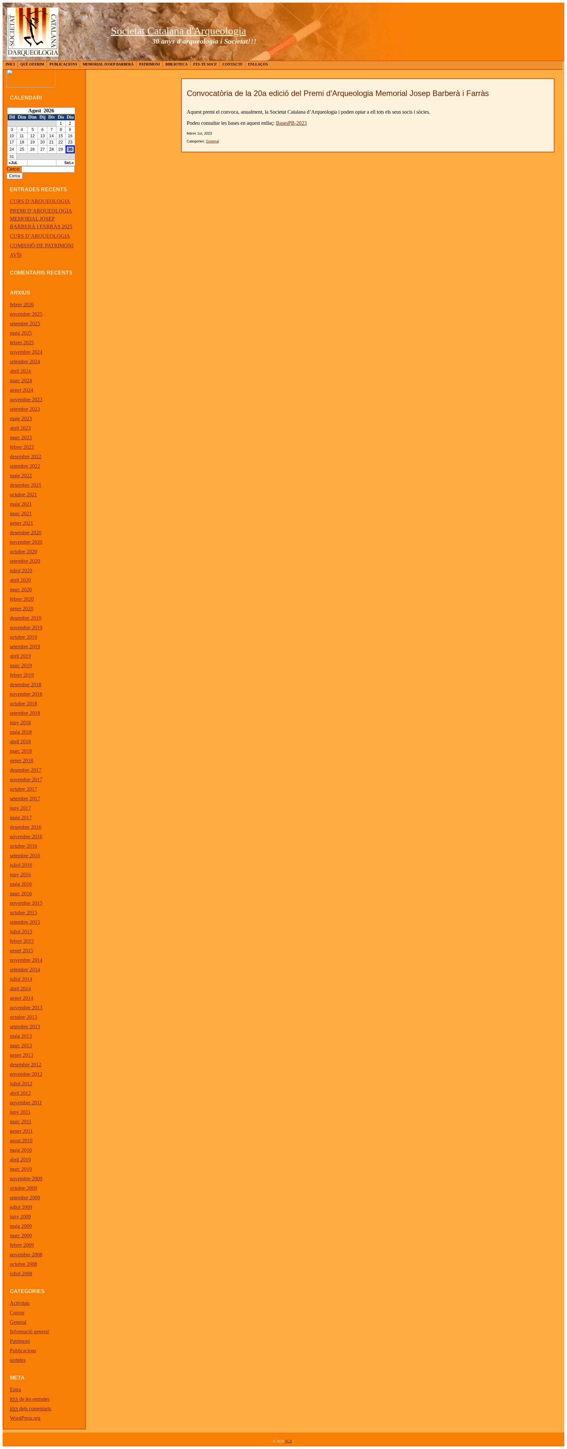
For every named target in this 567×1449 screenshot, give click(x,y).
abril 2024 (20, 371)
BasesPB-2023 (291, 123)
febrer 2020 (22, 599)
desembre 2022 (25, 456)
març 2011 (21, 1121)
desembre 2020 (25, 532)
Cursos (17, 1312)
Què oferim (32, 64)
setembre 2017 (25, 798)
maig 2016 (21, 884)
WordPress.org (25, 1418)
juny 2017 (20, 808)
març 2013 (21, 1045)
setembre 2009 (25, 1197)
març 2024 (21, 380)
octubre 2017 (23, 789)
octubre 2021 (23, 494)
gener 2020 (21, 608)
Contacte (232, 64)
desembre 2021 (25, 485)
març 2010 (21, 1169)
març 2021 (21, 513)
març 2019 (21, 665)
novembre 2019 (26, 627)
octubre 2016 (23, 846)
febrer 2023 (22, 447)
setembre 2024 (25, 361)
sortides (18, 1360)
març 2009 (21, 1235)
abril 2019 (20, 656)
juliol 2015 (21, 931)
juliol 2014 (21, 979)
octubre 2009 (23, 1188)
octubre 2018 (23, 703)
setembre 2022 (25, 466)
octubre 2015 (23, 912)
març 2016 (21, 893)
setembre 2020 (25, 561)
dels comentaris (30, 1408)
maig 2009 (21, 1226)
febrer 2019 (22, 675)
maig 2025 (21, 333)
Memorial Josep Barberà (108, 64)
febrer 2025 (22, 342)
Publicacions (63, 64)
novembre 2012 (26, 1074)
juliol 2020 (21, 570)
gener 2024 (21, 390)
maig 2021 (21, 504)
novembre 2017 (26, 779)
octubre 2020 (23, 551)
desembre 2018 (25, 684)
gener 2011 (21, 1131)
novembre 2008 (26, 1254)
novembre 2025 (26, 314)
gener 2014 (21, 998)
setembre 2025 (25, 323)
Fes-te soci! (205, 64)
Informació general (29, 1331)
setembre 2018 (25, 713)
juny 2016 (20, 874)
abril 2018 (20, 741)
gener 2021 (21, 523)
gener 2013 (21, 1055)
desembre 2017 (25, 770)
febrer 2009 (22, 1245)
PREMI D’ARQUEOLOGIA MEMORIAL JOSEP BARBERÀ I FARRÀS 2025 (41, 218)
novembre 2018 (26, 694)
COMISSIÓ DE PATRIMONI (42, 245)
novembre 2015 (26, 903)
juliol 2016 (21, 865)
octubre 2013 (23, 1017)
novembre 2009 (26, 1178)
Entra (15, 1389)
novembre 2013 (26, 1007)
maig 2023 (21, 418)
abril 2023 (20, 428)
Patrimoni (149, 64)
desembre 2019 (25, 618)
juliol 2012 (21, 1083)
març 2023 (21, 437)
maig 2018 (21, 732)
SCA (288, 1441)
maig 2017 (21, 817)
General (18, 1322)
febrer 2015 (22, 941)
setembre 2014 (25, 969)
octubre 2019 (23, 637)
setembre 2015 (25, 922)
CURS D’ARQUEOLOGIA (40, 201)
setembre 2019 (25, 646)
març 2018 (21, 751)
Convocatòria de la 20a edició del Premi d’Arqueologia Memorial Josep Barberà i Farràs (338, 93)
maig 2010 (21, 1150)
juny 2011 (20, 1112)
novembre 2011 (26, 1102)
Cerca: (13, 169)
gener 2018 (21, 760)
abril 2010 (20, 1159)
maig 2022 (21, 475)
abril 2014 (20, 988)
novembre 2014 (26, 960)
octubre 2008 (23, 1264)
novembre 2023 (26, 399)
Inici (10, 64)
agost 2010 (21, 1140)
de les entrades (30, 1399)
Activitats (20, 1303)
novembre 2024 (26, 352)
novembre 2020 (26, 542)
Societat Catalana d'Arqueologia (178, 31)
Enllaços (258, 64)
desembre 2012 (25, 1064)
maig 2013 (21, 1036)
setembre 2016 (25, 855)
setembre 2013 (25, 1026)
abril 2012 (20, 1093)
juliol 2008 (21, 1273)
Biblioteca (176, 64)
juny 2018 (20, 722)
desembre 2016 (25, 827)
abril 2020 (20, 580)
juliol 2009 (21, 1207)
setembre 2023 (25, 409)
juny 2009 (20, 1216)
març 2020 (21, 589)
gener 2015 (21, 950)
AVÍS (16, 255)
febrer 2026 (22, 304)
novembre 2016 (26, 836)
